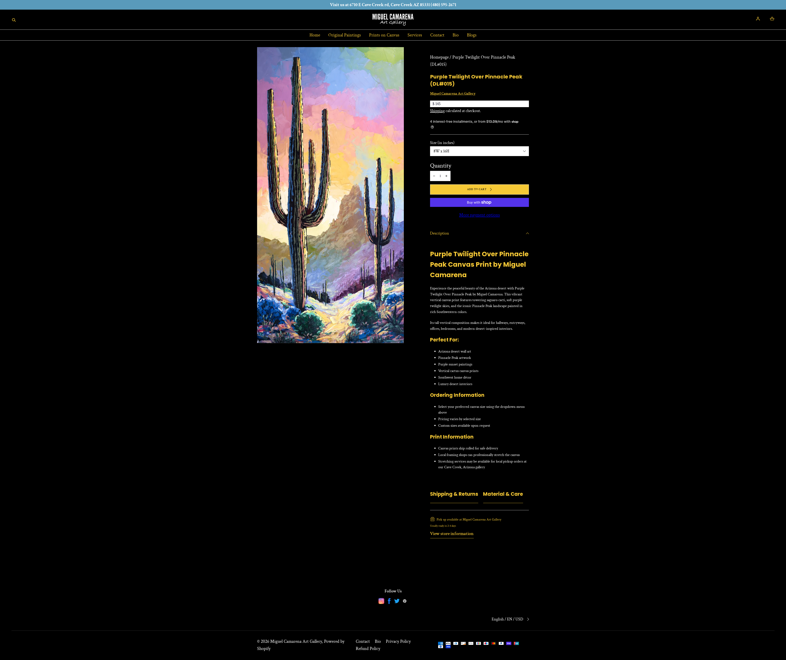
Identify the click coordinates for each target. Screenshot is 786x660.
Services (415, 35)
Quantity (440, 166)
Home (314, 35)
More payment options (479, 215)
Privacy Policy (398, 641)
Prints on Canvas (384, 35)
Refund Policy (368, 649)
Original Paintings (344, 35)
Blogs (472, 35)
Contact (437, 35)
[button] (13, 19)
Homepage (439, 57)
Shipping (437, 110)
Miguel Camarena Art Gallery (296, 641)
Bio (456, 35)
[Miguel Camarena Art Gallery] (393, 20)
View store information (452, 534)
